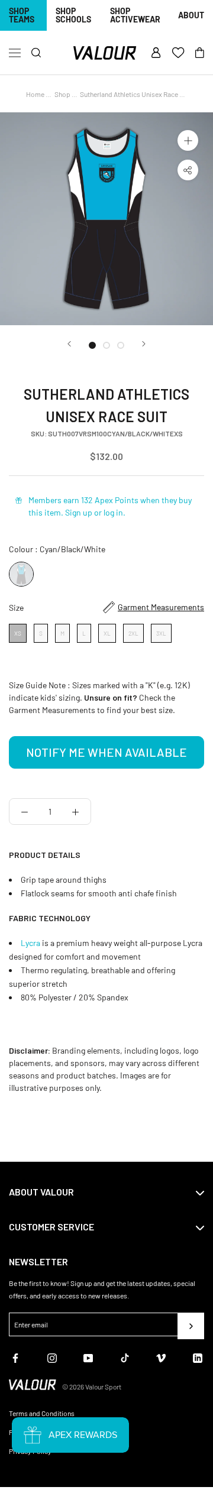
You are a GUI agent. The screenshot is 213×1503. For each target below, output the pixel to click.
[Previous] (69, 343)
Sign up (78, 512)
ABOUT (191, 15)
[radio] (21, 574)
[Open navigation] (15, 53)
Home (35, 94)
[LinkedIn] (197, 1356)
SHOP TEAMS (21, 15)
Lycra (31, 943)
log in (113, 512)
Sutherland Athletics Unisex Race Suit (135, 94)
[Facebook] (15, 1356)
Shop (62, 94)
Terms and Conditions (42, 1413)
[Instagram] (52, 1356)
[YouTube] (88, 1356)
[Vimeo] (160, 1356)
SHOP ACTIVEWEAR (135, 15)
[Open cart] (199, 53)
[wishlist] (178, 53)
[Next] (144, 343)
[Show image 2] (106, 345)
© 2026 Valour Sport (91, 1386)
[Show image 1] (92, 345)
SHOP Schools (73, 15)
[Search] (36, 53)
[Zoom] (188, 140)
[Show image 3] (120, 345)
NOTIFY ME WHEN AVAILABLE (106, 752)
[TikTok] (124, 1356)
